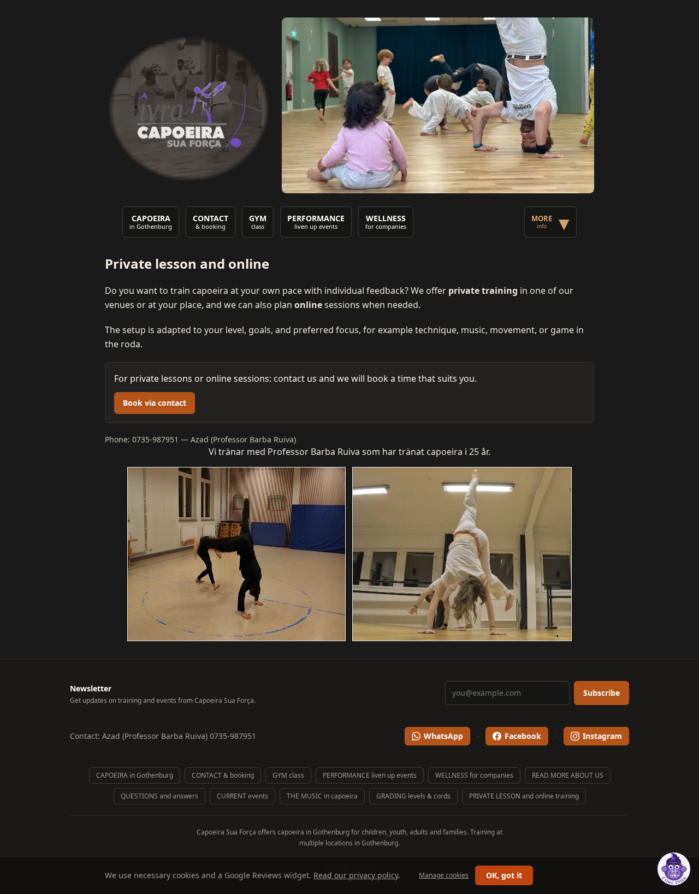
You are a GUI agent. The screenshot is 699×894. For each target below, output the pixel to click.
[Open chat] (673, 868)
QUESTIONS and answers (159, 796)
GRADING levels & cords (413, 796)
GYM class (288, 775)
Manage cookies (444, 875)
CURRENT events (242, 796)
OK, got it (504, 875)
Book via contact (154, 403)
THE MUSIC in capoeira (322, 796)
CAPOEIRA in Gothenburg (134, 775)
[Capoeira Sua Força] (189, 105)
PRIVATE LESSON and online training (524, 796)
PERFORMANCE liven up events (370, 775)
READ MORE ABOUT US (567, 775)
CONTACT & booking (223, 775)
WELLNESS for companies (474, 775)
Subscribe (601, 693)
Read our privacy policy (355, 875)
